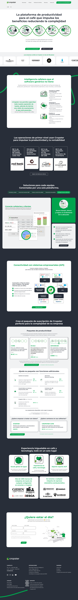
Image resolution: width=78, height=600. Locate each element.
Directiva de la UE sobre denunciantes (15, 587)
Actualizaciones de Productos (36, 587)
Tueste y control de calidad (37, 192)
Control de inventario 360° (24, 192)
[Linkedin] (12, 575)
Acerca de (52, 2)
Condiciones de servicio (12, 586)
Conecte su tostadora (34, 572)
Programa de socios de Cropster (64, 572)
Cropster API (33, 589)
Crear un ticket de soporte (36, 582)
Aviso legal (9, 584)
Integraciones (33, 565)
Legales (9, 580)
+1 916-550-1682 (14, 567)
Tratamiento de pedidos (51, 192)
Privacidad (9, 582)
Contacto (59, 570)
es (10, 6)
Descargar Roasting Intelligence (36, 567)
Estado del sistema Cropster (36, 586)
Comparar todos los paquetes (47, 364)
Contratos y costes (12, 192)
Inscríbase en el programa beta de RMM (38, 573)
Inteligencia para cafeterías (63, 192)
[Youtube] (16, 575)
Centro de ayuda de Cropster (36, 584)
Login (8, 6)
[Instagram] (7, 575)
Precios (30, 2)
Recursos (46, 2)
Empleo (58, 569)
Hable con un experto (47, 48)
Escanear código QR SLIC (34, 570)
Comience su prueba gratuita (64, 2)
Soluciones (24, 2)
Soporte (32, 580)
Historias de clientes (38, 2)
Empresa (59, 565)
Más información (63, 239)
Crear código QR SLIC (34, 569)
